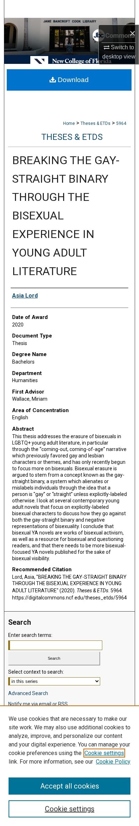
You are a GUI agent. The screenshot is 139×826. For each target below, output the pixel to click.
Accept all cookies (69, 786)
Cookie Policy (113, 761)
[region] (69, 765)
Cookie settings (104, 753)
